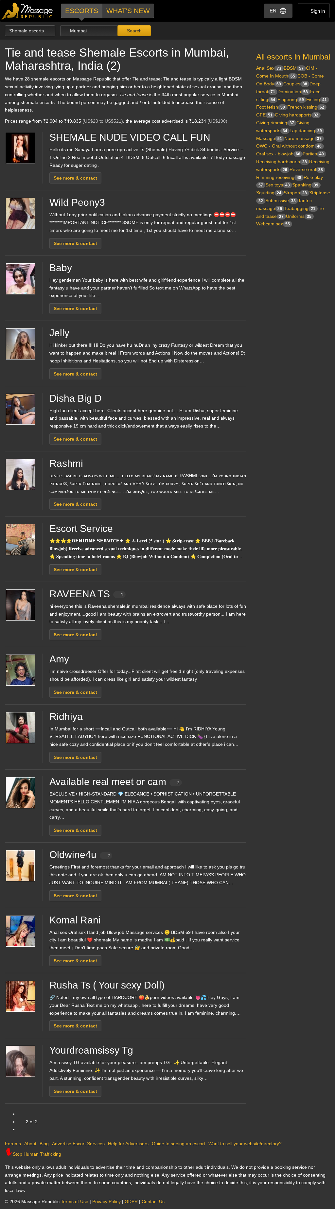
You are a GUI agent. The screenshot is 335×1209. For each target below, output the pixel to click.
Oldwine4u (79, 854)
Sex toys (277, 184)
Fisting (316, 99)
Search (134, 30)
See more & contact (75, 178)
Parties (313, 153)
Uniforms (298, 216)
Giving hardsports (296, 114)
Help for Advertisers (128, 1143)
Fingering (290, 99)
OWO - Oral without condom (289, 146)
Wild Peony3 (77, 202)
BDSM (294, 68)
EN (273, 10)
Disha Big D (75, 398)
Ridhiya (66, 716)
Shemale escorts (27, 30)
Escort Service (81, 528)
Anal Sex (268, 68)
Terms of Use (74, 1201)
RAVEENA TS (86, 593)
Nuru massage (303, 138)
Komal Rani (75, 920)
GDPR (131, 1201)
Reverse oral (306, 169)
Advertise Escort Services (78, 1143)
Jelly (59, 332)
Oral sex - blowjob (278, 153)
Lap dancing (306, 130)
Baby (60, 267)
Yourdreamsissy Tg (91, 1050)
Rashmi (66, 463)
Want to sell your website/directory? (245, 1143)
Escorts (81, 10)
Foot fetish (270, 107)
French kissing (305, 107)
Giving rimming (275, 122)
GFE (264, 114)
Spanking (305, 184)
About (30, 1143)
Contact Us (153, 1201)
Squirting (268, 192)
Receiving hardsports (281, 161)
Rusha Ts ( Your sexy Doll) (107, 985)
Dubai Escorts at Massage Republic (27, 11)
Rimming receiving (278, 177)
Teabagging (299, 208)
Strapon (295, 192)
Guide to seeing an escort (178, 1143)
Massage (269, 138)
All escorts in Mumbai (293, 56)
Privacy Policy (106, 1201)
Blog (44, 1143)
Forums (13, 1143)
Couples (295, 83)
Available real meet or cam (114, 781)
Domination (292, 91)
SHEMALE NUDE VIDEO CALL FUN (129, 137)
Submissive (280, 200)
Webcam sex (273, 223)
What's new (128, 10)
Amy (59, 659)
